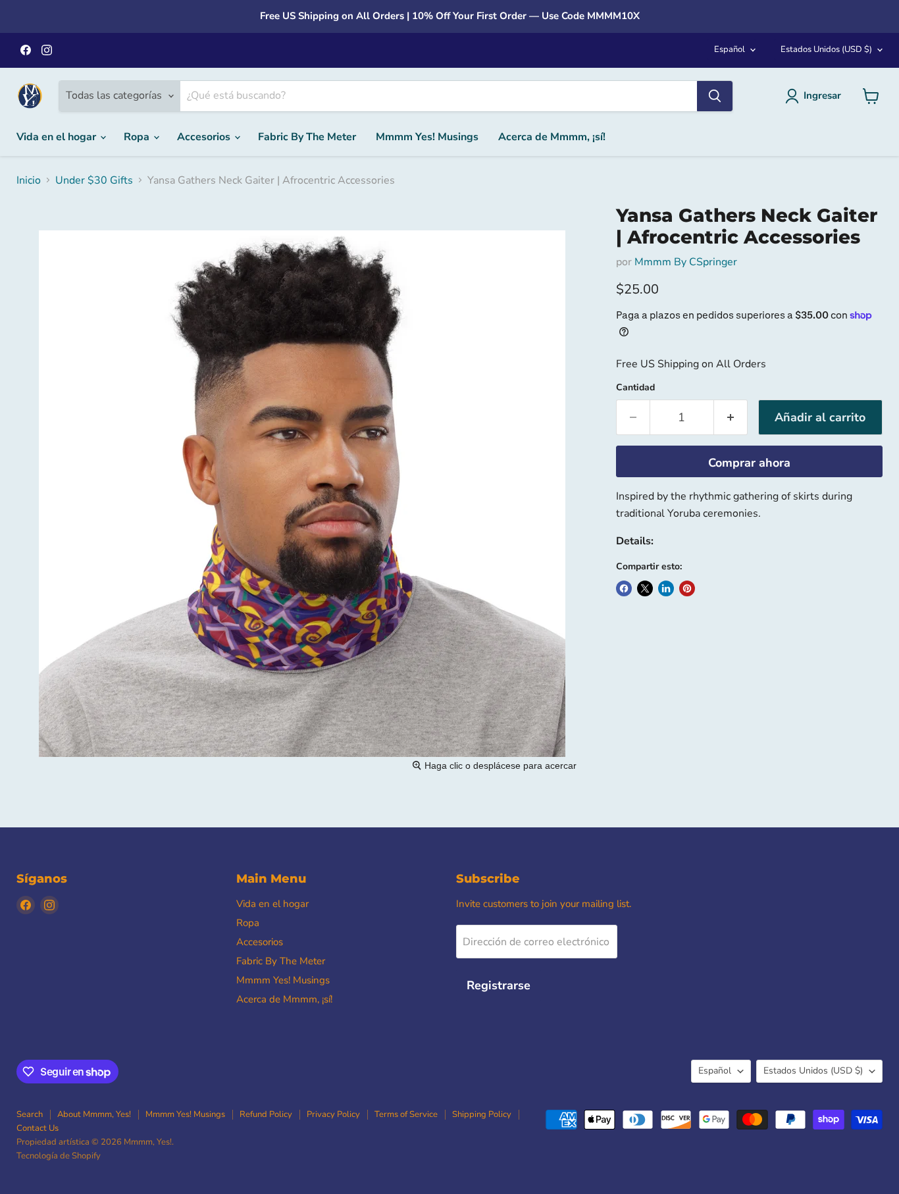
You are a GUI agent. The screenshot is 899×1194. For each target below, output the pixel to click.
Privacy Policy (333, 1114)
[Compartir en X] (645, 588)
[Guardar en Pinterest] (687, 588)
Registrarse (498, 985)
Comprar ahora (749, 463)
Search (29, 1114)
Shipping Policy (481, 1114)
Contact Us (37, 1128)
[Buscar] (714, 96)
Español (729, 49)
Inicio (28, 180)
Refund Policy (266, 1114)
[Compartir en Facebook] (624, 588)
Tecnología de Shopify (58, 1156)
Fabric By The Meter (307, 137)
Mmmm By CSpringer (685, 262)
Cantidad (635, 387)
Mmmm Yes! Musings (427, 137)
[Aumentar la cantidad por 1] (731, 418)
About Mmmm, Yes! (94, 1114)
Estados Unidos (826, 49)
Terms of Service (406, 1114)
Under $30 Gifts (94, 180)
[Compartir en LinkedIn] (666, 588)
